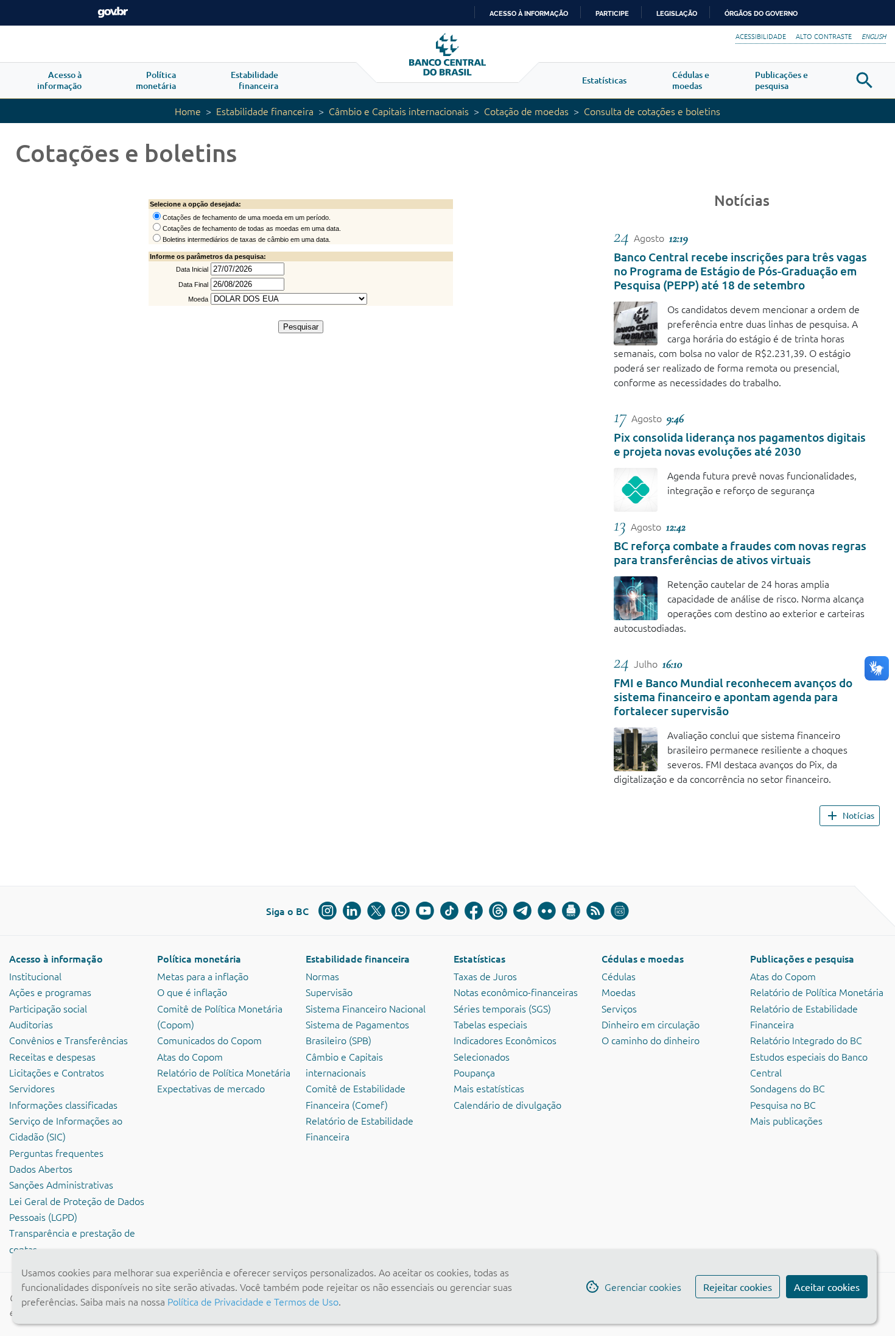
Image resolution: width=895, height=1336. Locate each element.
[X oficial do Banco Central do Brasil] (376, 911)
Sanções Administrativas (61, 1184)
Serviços (619, 1008)
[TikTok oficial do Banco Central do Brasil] (449, 911)
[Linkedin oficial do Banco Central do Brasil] (352, 911)
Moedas (619, 991)
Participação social (48, 1008)
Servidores (32, 1088)
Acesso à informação (56, 958)
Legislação (676, 13)
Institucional (35, 976)
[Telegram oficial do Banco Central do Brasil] (522, 911)
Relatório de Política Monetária (223, 1072)
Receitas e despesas (52, 1056)
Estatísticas (479, 958)
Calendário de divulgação (507, 1104)
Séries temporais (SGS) (502, 1008)
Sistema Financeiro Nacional (366, 1008)
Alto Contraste (824, 36)
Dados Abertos (40, 1168)
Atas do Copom (190, 1056)
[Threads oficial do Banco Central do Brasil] (498, 911)
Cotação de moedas (526, 111)
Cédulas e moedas (643, 958)
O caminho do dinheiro (651, 1040)
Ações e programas (50, 991)
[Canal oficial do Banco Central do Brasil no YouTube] (425, 911)
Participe (612, 13)
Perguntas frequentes (56, 1152)
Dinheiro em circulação (651, 1024)
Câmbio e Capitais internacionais (399, 111)
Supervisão (329, 991)
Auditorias (31, 1024)
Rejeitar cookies (737, 1287)
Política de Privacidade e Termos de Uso (252, 1301)
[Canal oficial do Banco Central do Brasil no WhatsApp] (400, 911)
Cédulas (619, 976)
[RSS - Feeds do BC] (595, 911)
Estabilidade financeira (265, 111)
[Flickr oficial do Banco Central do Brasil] (547, 911)
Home (188, 111)
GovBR (112, 12)
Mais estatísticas (489, 1088)
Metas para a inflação (202, 976)
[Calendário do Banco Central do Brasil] (620, 911)
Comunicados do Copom (209, 1040)
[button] (59, 80)
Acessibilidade (760, 36)
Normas (322, 976)
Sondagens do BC (787, 1088)
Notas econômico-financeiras (516, 991)
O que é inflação (192, 991)
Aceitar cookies (827, 1287)
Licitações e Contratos (56, 1072)
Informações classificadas (63, 1104)
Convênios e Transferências (68, 1040)
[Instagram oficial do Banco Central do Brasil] (327, 911)
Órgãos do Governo (761, 13)
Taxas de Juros (485, 976)
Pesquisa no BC (783, 1104)
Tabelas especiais (490, 1024)
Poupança (474, 1072)
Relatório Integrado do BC (806, 1040)
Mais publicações (786, 1120)
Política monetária (199, 958)
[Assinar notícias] (571, 911)
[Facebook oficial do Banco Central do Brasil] (474, 911)
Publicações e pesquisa (802, 958)
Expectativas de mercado (211, 1088)
